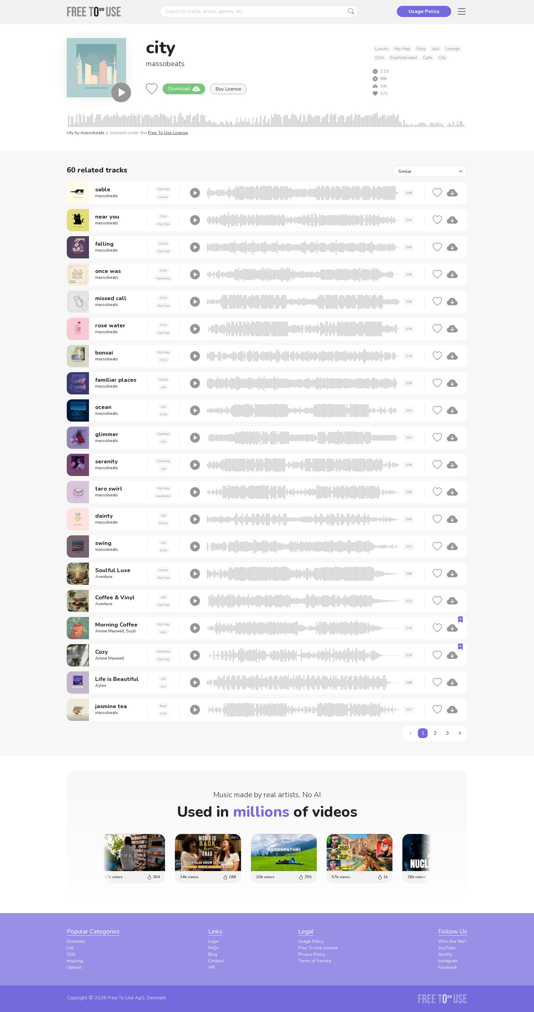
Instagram (448, 961)
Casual (163, 379)
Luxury (381, 49)
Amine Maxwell (109, 631)
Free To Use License (168, 133)
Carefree (163, 434)
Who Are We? (452, 941)
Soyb (131, 631)
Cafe (427, 58)
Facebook (447, 967)
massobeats (165, 64)
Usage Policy (311, 941)
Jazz (435, 49)
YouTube (447, 948)
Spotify (445, 954)
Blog (212, 954)
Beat (163, 706)
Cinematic (76, 941)
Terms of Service (314, 961)
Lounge (452, 49)
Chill (379, 58)
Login (213, 941)
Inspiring (75, 961)
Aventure (103, 577)
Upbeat (74, 967)
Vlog (421, 49)
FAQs (213, 948)
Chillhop (163, 461)
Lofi (163, 387)
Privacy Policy (311, 954)
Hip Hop (402, 49)
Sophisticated (403, 58)
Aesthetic (163, 278)
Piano (163, 523)
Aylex (100, 685)
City (442, 58)
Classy (163, 243)
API (211, 967)
